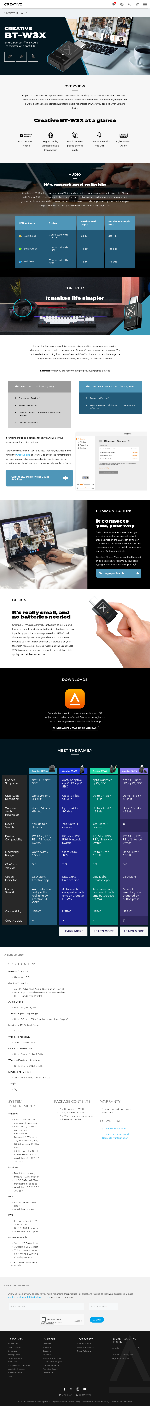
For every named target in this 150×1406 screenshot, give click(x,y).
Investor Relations (85, 1347)
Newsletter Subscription (122, 1355)
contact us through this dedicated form (29, 1297)
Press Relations (84, 1351)
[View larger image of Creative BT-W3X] (9, 56)
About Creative (84, 1344)
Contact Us (48, 1373)
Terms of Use (116, 1401)
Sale (10, 1376)
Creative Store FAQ (51, 1365)
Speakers (12, 1351)
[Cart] (137, 4)
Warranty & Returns (52, 1358)
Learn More (73, 931)
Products (47, 1344)
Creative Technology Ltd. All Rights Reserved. (46, 1401)
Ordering (47, 1351)
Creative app (23, 454)
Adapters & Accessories (19, 1365)
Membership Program (52, 1362)
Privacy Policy (74, 1401)
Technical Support (51, 1369)
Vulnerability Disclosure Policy (95, 1401)
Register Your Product (122, 1358)
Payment (47, 1347)
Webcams (12, 1362)
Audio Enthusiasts (16, 1369)
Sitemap (128, 1401)
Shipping (47, 1355)
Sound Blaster (14, 1347)
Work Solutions (15, 1358)
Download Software (115, 1128)
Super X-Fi (13, 1344)
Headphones (14, 1355)
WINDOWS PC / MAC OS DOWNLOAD (75, 728)
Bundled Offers (15, 1373)
